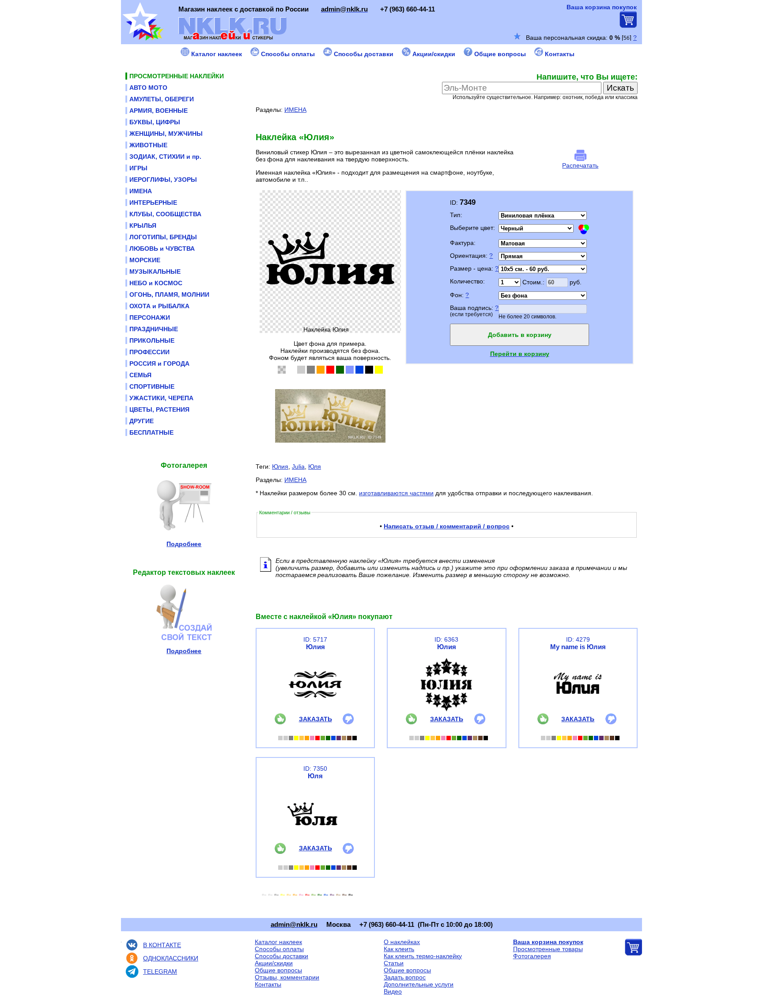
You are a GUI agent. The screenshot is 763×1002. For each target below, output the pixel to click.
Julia (298, 466)
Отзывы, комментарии (287, 977)
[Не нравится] (348, 722)
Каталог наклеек (278, 941)
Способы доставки (281, 956)
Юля (314, 466)
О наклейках (402, 941)
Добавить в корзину (519, 334)
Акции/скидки (274, 963)
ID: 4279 (578, 639)
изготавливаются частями (396, 493)
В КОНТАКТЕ (162, 944)
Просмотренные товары (548, 948)
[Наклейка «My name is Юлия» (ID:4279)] (578, 711)
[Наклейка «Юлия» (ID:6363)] (446, 711)
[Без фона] (282, 370)
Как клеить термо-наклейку (423, 956)
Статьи (394, 963)
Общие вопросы (278, 970)
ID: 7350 (315, 768)
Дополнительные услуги (418, 984)
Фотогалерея (532, 956)
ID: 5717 (315, 639)
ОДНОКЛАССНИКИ (170, 958)
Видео (393, 991)
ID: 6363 (446, 639)
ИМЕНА (295, 109)
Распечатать (580, 165)
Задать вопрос (405, 977)
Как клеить (399, 948)
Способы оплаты (279, 948)
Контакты (268, 984)
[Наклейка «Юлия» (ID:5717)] (315, 711)
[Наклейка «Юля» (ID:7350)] (315, 840)
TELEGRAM (160, 971)
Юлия (280, 466)
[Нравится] (280, 722)
